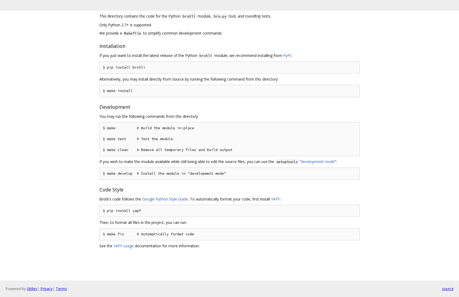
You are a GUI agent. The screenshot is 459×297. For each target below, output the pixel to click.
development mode (318, 161)
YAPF (275, 199)
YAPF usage (123, 245)
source (448, 288)
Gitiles (32, 288)
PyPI (287, 55)
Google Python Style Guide (165, 199)
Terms (61, 288)
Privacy (46, 288)
